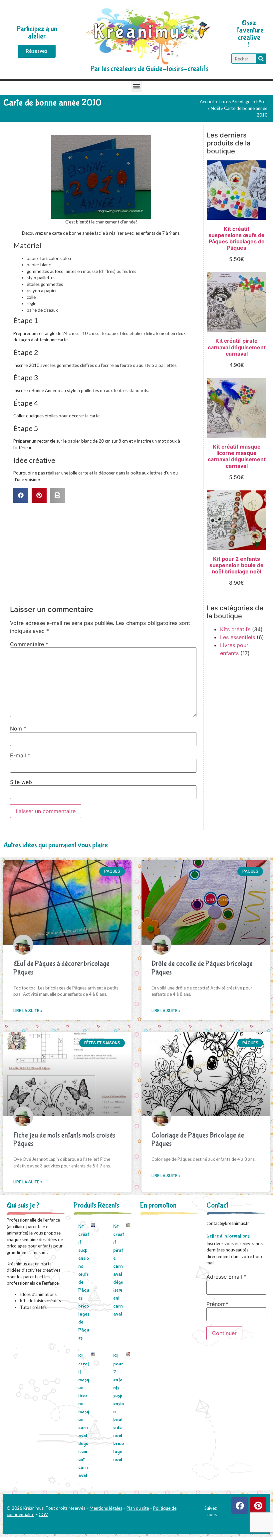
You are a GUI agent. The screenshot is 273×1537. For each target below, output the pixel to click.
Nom (18, 728)
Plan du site (138, 1508)
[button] (136, 86)
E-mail (20, 755)
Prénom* (217, 1304)
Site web (21, 782)
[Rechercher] (261, 58)
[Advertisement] (103, 552)
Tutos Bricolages (235, 101)
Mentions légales (106, 1508)
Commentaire (29, 644)
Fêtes (261, 101)
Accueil (207, 101)
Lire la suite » (27, 1010)
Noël (215, 108)
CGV (43, 1514)
